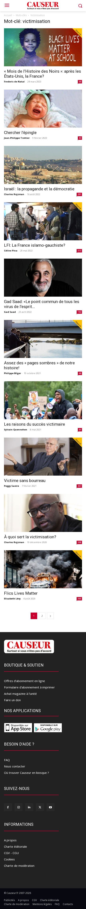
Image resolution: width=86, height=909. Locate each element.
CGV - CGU (11, 853)
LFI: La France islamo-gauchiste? (34, 245)
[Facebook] (8, 807)
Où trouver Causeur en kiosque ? (26, 773)
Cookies (9, 859)
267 (79, 486)
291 (79, 194)
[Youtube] (50, 807)
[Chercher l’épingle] (43, 109)
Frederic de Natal (14, 81)
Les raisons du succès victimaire (34, 424)
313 (79, 250)
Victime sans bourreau (24, 480)
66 (80, 373)
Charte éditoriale (15, 846)
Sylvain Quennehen (15, 429)
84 (80, 429)
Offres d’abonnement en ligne (24, 681)
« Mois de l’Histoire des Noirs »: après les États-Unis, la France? (42, 74)
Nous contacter (14, 766)
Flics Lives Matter (21, 593)
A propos (10, 840)
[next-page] (50, 616)
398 (79, 542)
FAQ (7, 760)
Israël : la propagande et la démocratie (39, 189)
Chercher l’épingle (20, 132)
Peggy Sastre (11, 485)
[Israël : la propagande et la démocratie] (43, 165)
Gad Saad (10, 311)
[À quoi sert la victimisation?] (43, 513)
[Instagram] (18, 807)
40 (80, 138)
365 (79, 598)
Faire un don (12, 700)
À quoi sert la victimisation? (30, 537)
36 (80, 81)
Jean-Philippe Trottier (17, 137)
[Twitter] (40, 807)
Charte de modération (19, 866)
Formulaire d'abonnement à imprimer (29, 687)
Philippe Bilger (12, 373)
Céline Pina (10, 250)
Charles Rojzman (14, 194)
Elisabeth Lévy (12, 598)
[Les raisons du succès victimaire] (43, 400)
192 (79, 312)
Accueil (8, 15)
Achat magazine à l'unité (20, 694)
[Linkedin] (29, 807)
